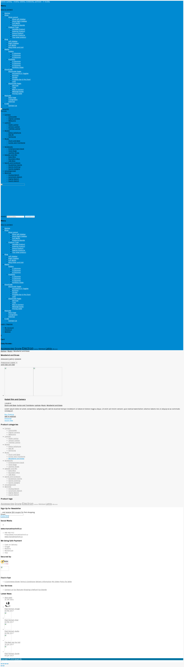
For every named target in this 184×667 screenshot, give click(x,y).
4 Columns (16, 57)
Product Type (13, 27)
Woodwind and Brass (16, 145)
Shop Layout (13, 17)
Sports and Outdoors (12, 163)
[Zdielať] (3, 663)
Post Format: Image (12, 609)
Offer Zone (55, 349)
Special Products (18, 35)
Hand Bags (12, 151)
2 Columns (16, 53)
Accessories (7, 348)
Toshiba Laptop (14, 129)
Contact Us (12, 106)
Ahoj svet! (8, 598)
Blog (6, 39)
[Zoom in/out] (7, 663)
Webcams (12, 121)
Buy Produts (9, 415)
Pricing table (17, 94)
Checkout (8, 330)
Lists (14, 82)
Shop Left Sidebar (19, 19)
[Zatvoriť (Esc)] (1, 663)
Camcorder (12, 117)
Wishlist (8, 332)
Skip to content (7, 10)
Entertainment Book (16, 149)
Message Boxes (18, 92)
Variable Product (18, 29)
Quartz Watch (13, 181)
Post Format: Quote (12, 654)
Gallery (11, 51)
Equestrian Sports (15, 165)
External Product (18, 31)
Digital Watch (13, 179)
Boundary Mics (14, 159)
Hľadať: (3, 217)
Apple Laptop (13, 125)
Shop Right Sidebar (19, 21)
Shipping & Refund (30, 590)
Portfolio (11, 59)
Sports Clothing (14, 167)
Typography (13, 100)
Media (7, 49)
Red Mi (11, 135)
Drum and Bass (14, 141)
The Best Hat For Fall (12, 642)
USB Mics (11, 161)
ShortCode (8, 70)
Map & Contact (18, 90)
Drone (18, 348)
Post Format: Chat (11, 620)
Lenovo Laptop (14, 127)
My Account (9, 328)
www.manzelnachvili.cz (14, 537)
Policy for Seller (66, 582)
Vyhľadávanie (30, 216)
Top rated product (19, 37)
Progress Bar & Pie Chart (21, 80)
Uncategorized (10, 171)
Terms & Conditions (27, 582)
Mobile (7, 131)
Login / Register (7, 324)
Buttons (15, 76)
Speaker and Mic (11, 155)
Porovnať (8, 419)
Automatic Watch (15, 177)
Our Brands (42, 590)
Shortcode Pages (14, 72)
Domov (7, 13)
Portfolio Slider (18, 67)
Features (8, 96)
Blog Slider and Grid (15, 47)
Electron (27, 348)
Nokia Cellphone (14, 133)
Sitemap (11, 102)
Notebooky (9, 147)
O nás (7, 104)
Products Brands (18, 25)
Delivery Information (44, 582)
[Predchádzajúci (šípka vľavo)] (1, 665)
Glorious (42, 349)
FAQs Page (12, 98)
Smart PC (18, 659)
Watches (8, 173)
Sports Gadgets (14, 169)
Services (15, 86)
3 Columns (16, 55)
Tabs (14, 88)
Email (3, 514)
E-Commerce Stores (12, 582)
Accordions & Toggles (20, 74)
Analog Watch (13, 175)
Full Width (16, 23)
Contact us (9, 590)
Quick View (9, 421)
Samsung (12, 137)
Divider (15, 78)
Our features (18, 590)
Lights (49, 348)
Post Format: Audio (12, 631)
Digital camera (14, 119)
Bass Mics (12, 157)
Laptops (8, 123)
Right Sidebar (13, 43)
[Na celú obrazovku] (5, 663)
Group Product (17, 33)
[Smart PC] (5, 109)
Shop (6, 15)
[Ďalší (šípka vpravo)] (3, 665)
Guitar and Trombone (16, 143)
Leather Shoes (13, 153)
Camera (8, 115)
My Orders (56, 582)
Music (7, 139)
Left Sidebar (12, 41)
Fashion (36, 349)
